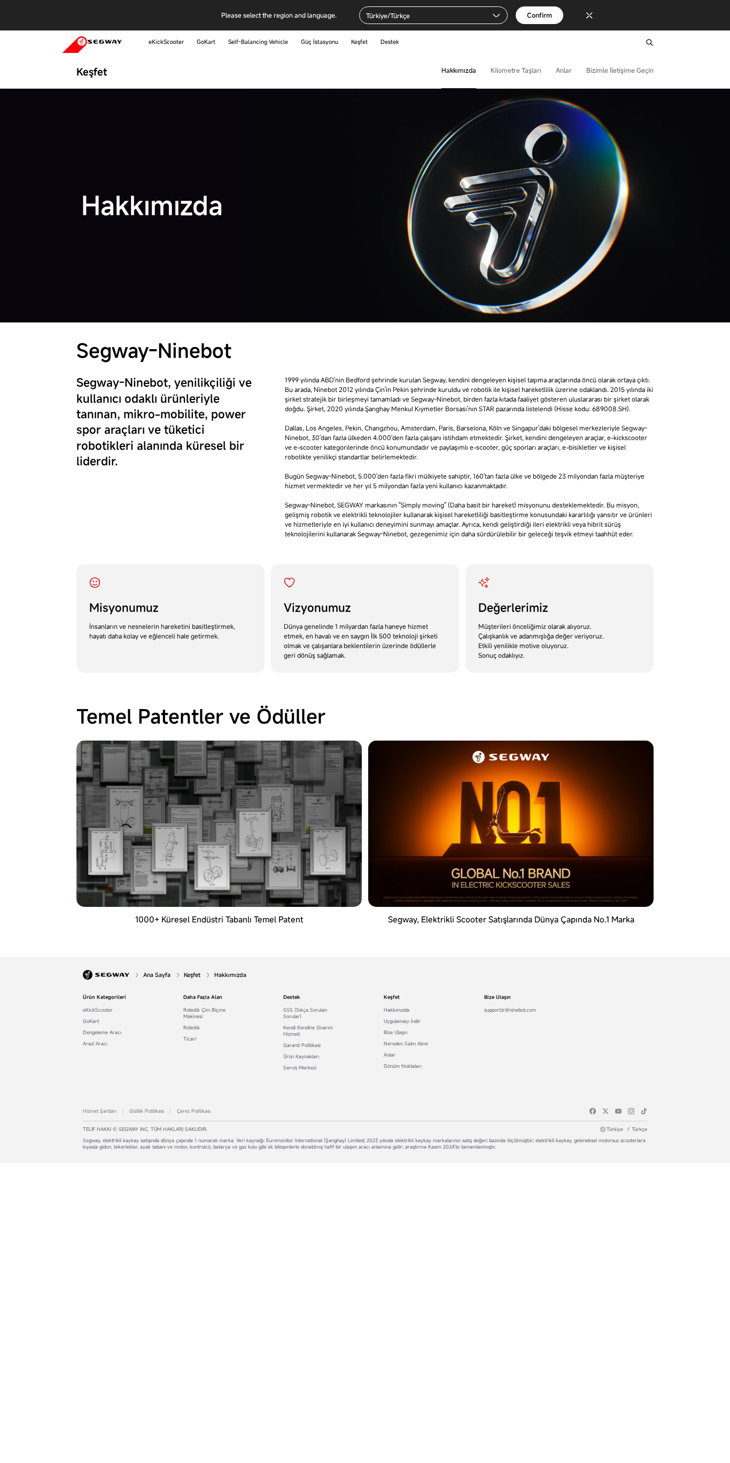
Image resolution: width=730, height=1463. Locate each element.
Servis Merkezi (299, 1068)
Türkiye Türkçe (627, 1129)
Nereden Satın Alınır (406, 1044)
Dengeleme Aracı (102, 1032)
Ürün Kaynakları (301, 1056)
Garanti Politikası (302, 1045)
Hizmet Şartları (100, 1111)
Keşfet (392, 997)
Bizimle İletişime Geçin (620, 70)
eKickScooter (98, 1010)
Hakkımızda (458, 70)
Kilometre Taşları (516, 70)
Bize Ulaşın (395, 1032)
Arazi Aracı (95, 1044)
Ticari (189, 1039)
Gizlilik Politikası (146, 1111)
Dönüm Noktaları (403, 1066)
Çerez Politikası (194, 1111)
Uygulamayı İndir (402, 1021)
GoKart (91, 1021)
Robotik (191, 1028)
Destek (291, 997)
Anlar (564, 70)
